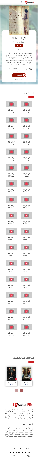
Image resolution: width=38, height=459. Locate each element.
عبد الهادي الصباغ (14, 69)
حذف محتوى (12, 447)
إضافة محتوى (21, 447)
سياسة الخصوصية (25, 449)
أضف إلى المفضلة (18, 79)
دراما (19, 50)
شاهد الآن (19, 75)
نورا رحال (22, 69)
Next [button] (16, 390)
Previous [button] (22, 390)
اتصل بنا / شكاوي (14, 449)
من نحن (29, 447)
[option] (26, 376)
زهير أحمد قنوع (17, 42)
